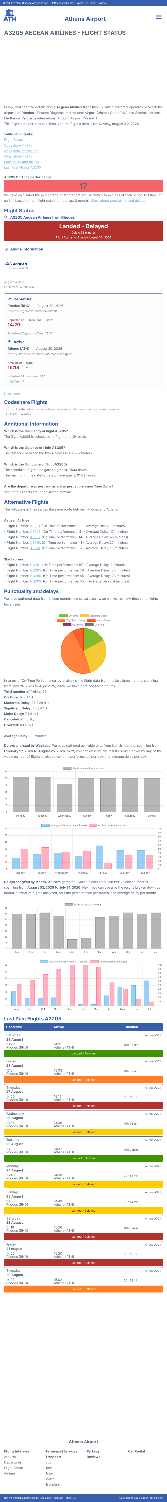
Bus (48, 1462)
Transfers (52, 1484)
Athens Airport (85, 19)
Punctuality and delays (21, 162)
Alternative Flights (18, 156)
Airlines (9, 1473)
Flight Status (13, 140)
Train (49, 1473)
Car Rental (136, 1451)
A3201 (35, 526)
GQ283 (35, 570)
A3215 (35, 542)
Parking (93, 1451)
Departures (12, 1462)
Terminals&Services (61, 1451)
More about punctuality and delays (118, 201)
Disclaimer (46, 1497)
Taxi (48, 1468)
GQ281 (35, 565)
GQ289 (35, 581)
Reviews (93, 1457)
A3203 (35, 531)
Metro (50, 1479)
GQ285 (35, 576)
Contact (58, 1497)
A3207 (35, 537)
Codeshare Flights (18, 145)
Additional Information (21, 151)
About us (71, 1497)
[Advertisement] (83, 71)
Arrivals (10, 1457)
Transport (53, 1457)
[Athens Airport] (9, 15)
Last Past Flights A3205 (22, 167)
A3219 (35, 548)
